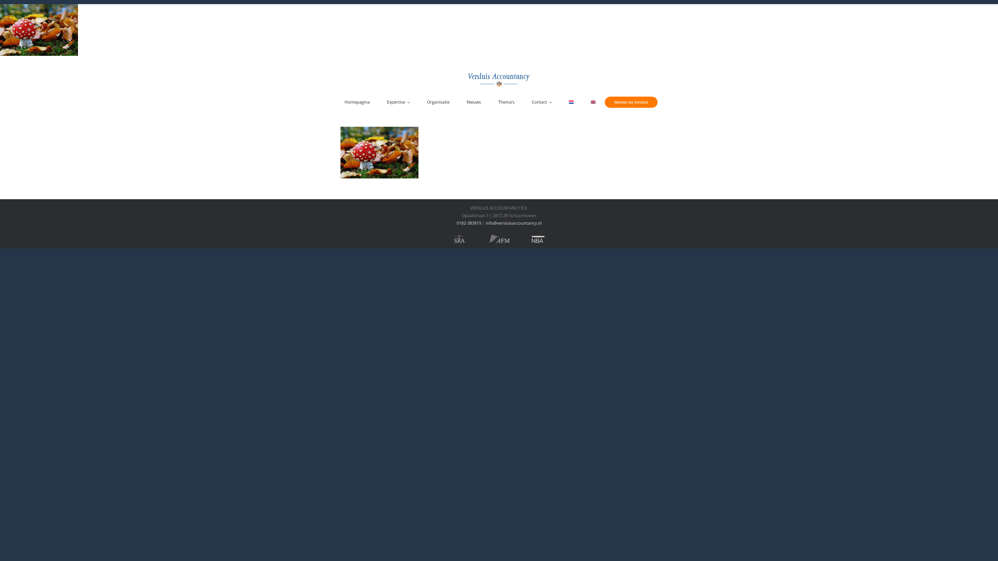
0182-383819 (469, 223)
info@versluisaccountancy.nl (514, 223)
